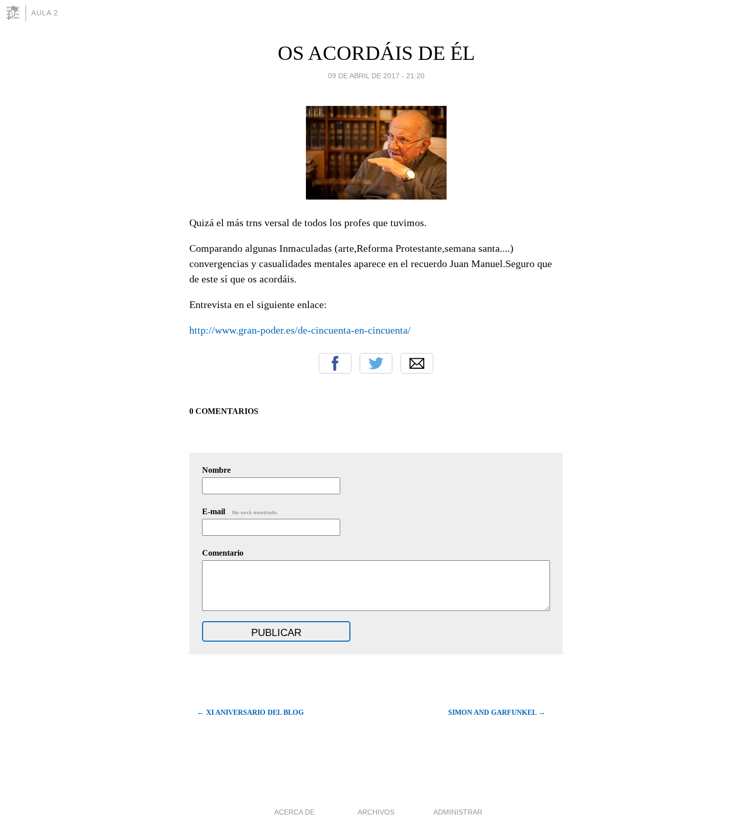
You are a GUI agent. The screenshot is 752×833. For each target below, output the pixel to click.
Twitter (376, 363)
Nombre (216, 470)
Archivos (376, 812)
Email (417, 363)
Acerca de (294, 812)
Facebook (335, 363)
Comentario (223, 553)
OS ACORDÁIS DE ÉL (376, 52)
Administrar (457, 812)
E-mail (240, 511)
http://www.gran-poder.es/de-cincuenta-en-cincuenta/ (300, 330)
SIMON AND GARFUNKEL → (496, 712)
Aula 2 (44, 13)
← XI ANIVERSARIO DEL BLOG (250, 712)
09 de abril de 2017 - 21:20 (376, 76)
